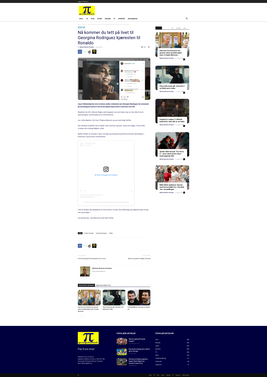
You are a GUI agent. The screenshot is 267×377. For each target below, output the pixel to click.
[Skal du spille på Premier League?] (122, 341)
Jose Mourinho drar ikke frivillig (101, 218)
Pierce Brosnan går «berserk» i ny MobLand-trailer (172, 87)
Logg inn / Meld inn (83, 1)
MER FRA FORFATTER (103, 285)
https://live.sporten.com (94, 52)
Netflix (111, 233)
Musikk (108, 19)
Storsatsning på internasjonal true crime (92, 258)
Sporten (121, 19)
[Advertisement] (149, 10)
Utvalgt (178, 28)
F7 (114, 19)
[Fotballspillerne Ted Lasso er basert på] (139, 297)
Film (92, 19)
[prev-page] (79, 315)
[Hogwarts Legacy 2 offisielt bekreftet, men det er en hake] (172, 111)
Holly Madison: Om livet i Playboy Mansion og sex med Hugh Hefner (106, 120)
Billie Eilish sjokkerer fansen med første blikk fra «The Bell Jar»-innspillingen (172, 187)
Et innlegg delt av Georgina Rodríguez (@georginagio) (106, 202)
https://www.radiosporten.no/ (89, 52)
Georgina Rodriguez (101, 233)
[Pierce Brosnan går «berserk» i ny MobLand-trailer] (114, 297)
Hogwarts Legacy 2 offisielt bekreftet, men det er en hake (172, 120)
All (172, 28)
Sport (99, 19)
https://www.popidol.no (98, 271)
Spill (81, 19)
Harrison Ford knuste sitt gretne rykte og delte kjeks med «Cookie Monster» (88, 309)
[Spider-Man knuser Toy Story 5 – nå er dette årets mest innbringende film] (172, 144)
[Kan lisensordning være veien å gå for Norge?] (122, 351)
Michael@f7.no (87, 363)
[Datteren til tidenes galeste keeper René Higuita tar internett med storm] (122, 361)
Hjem (79, 24)
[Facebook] (80, 52)
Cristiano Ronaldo (89, 233)
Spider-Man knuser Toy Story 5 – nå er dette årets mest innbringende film (172, 153)
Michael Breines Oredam (87, 47)
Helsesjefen (132, 19)
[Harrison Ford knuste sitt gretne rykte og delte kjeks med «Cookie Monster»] (89, 297)
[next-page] (82, 315)
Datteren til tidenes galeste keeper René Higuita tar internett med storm (138, 361)
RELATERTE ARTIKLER (86, 285)
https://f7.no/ (85, 52)
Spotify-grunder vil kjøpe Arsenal (139, 258)
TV (87, 19)
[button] (186, 19)
